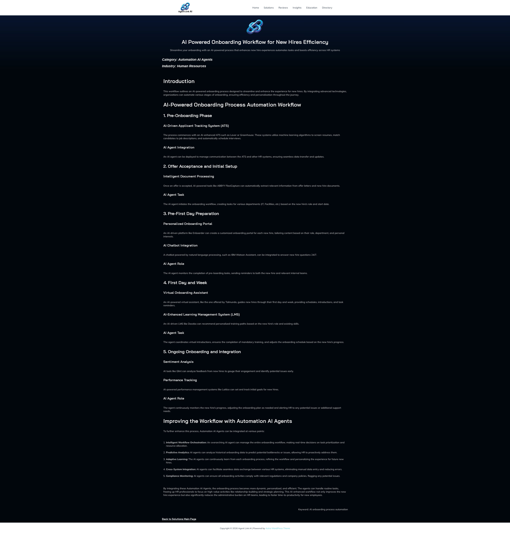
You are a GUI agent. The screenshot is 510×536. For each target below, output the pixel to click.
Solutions (269, 7)
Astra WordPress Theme (278, 528)
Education (311, 7)
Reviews (283, 7)
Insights (297, 7)
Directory (327, 7)
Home (255, 7)
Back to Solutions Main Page (179, 519)
